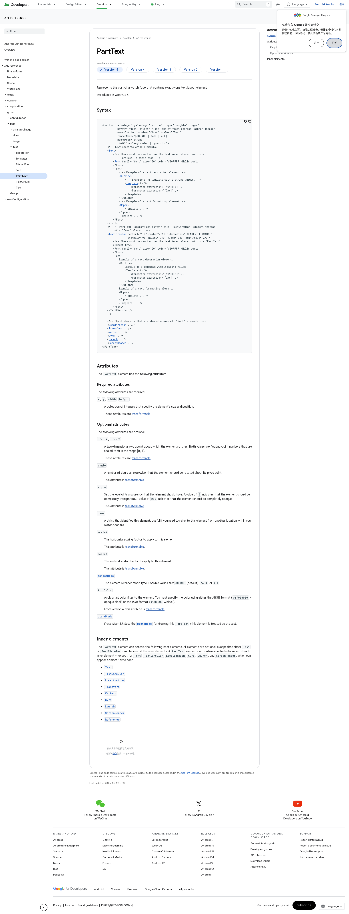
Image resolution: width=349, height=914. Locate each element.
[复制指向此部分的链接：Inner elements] (131, 639)
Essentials (44, 4)
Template (132, 183)
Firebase (132, 889)
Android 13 (207, 863)
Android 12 (207, 868)
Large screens (160, 839)
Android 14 (207, 857)
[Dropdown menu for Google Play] (141, 4)
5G (104, 868)
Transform (115, 328)
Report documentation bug (315, 845)
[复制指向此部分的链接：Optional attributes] (132, 425)
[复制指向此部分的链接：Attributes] (121, 366)
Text (112, 150)
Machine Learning (113, 845)
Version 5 (111, 70)
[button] (23, 66)
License (69, 905)
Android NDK (258, 866)
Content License (190, 772)
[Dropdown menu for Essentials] (56, 4)
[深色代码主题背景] (245, 121)
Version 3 (164, 70)
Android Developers (107, 38)
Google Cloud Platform (158, 889)
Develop (102, 4)
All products (186, 889)
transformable (141, 414)
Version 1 (217, 70)
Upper (124, 205)
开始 (334, 43)
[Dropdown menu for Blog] (165, 4)
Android (58, 839)
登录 (115, 753)
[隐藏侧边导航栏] (43, 907)
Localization (117, 325)
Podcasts (58, 874)
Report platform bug (311, 839)
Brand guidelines (88, 905)
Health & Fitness (112, 851)
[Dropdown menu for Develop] (112, 4)
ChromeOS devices (163, 851)
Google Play (129, 4)
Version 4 (138, 70)
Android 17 (207, 839)
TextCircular (117, 234)
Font (118, 161)
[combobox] (253, 4)
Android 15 (207, 851)
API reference (15, 18)
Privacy (107, 863)
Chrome (115, 889)
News (56, 863)
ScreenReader (117, 343)
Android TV (158, 863)
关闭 (316, 43)
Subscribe (304, 905)
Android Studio (324, 4)
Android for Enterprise (66, 845)
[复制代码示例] (250, 121)
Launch (113, 339)
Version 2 (191, 70)
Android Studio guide (262, 843)
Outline (125, 176)
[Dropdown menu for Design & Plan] (87, 4)
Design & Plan (73, 4)
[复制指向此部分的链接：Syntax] (114, 110)
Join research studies (312, 857)
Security (58, 851)
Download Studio (260, 860)
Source (57, 857)
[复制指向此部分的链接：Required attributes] (133, 385)
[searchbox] (24, 31)
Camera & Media (112, 857)
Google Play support (311, 851)
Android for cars (161, 857)
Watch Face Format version (111, 63)
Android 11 (207, 874)
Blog (158, 4)
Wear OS (157, 845)
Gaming (107, 839)
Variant (114, 332)
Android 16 (207, 845)
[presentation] (140, 451)
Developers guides (261, 849)
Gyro (112, 335)
